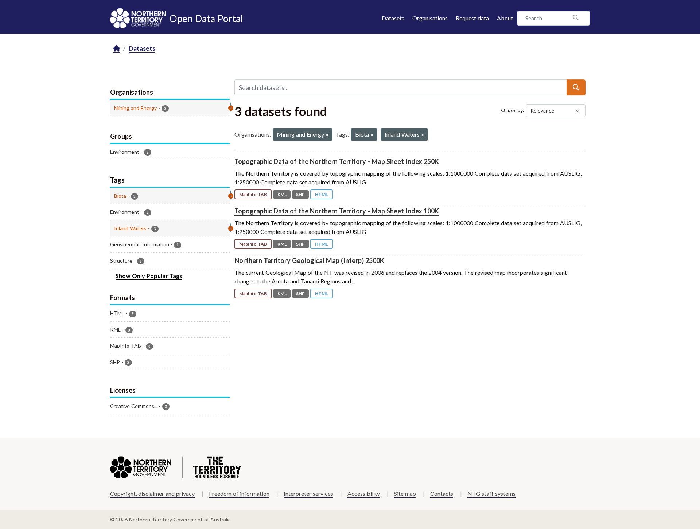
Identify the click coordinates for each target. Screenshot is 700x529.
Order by (512, 110)
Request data (472, 18)
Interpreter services (308, 493)
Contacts (441, 493)
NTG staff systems (491, 493)
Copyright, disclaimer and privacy (152, 493)
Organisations (430, 18)
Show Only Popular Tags (149, 275)
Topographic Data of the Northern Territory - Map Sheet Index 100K (336, 211)
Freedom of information (239, 493)
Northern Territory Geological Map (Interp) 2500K (309, 260)
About (505, 18)
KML (282, 194)
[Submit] (576, 87)
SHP (300, 194)
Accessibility (363, 493)
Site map (405, 493)
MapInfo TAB (253, 194)
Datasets (393, 18)
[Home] (116, 48)
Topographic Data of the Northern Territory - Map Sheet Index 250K (336, 161)
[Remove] (327, 135)
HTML (321, 194)
